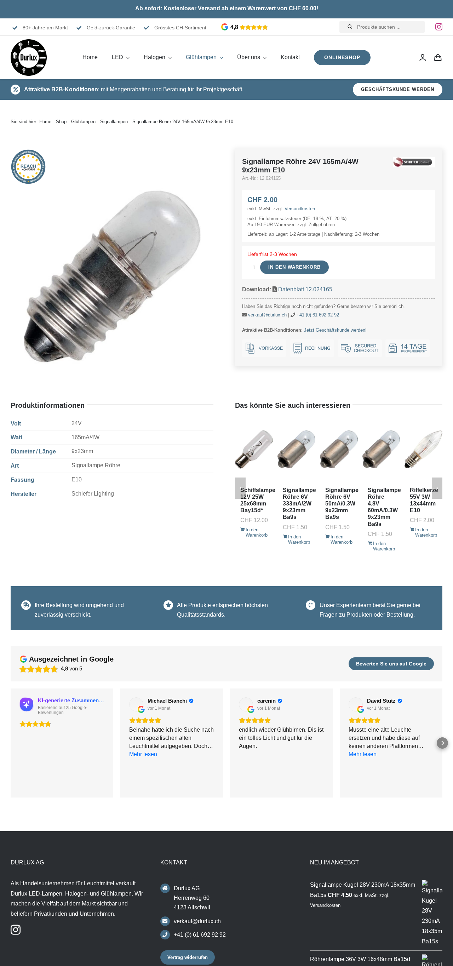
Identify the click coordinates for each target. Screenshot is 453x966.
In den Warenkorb (294, 267)
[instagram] (438, 26)
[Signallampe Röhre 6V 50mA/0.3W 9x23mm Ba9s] (339, 449)
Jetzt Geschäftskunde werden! (335, 330)
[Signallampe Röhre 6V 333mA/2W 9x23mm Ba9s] (296, 449)
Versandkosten (300, 208)
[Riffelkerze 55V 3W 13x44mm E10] (423, 449)
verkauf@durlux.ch (267, 315)
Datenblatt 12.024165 (305, 289)
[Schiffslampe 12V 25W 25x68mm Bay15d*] (254, 449)
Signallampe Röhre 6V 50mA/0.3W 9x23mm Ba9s (342, 503)
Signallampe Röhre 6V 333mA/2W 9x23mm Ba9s (299, 503)
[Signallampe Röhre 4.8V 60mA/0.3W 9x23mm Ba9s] (381, 449)
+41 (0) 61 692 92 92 (318, 315)
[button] (10, 744)
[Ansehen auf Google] (136, 704)
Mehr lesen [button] (363, 787)
